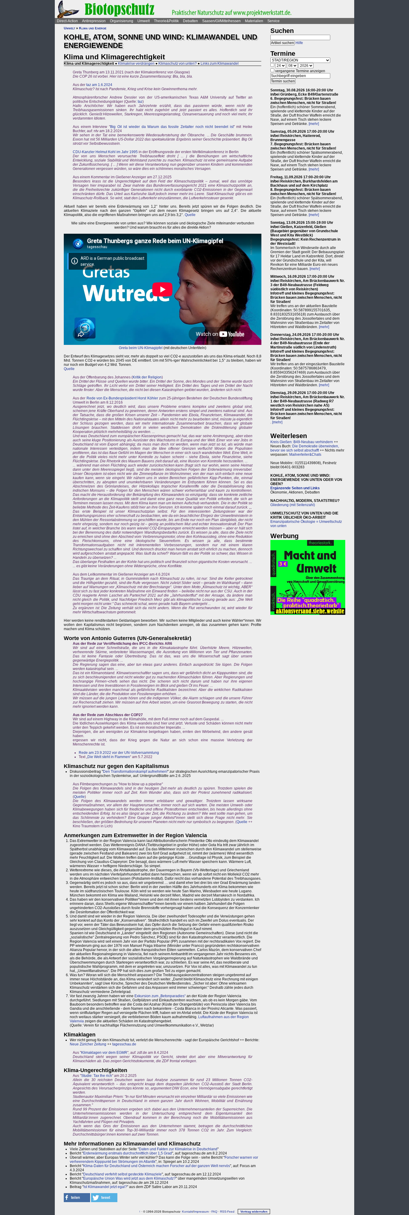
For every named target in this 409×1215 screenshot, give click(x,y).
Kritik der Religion (147, 377)
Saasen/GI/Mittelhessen (221, 21)
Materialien (254, 21)
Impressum (201, 1211)
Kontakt (187, 1211)
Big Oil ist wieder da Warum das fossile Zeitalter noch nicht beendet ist (172, 127)
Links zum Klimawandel (220, 63)
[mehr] (314, 124)
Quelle (190, 215)
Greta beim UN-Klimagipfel (141, 348)
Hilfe (299, 43)
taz (140, 101)
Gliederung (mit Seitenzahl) (292, 505)
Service (273, 21)
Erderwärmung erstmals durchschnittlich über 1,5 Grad (127, 1153)
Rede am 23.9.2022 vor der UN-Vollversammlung (119, 753)
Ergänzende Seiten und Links (295, 488)
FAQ (214, 1211)
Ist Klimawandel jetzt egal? (105, 1187)
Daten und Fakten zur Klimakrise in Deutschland (178, 1149)
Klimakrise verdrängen (136, 63)
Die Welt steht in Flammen (108, 757)
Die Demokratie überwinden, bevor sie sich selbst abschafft (304, 448)
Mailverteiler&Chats (305, 454)
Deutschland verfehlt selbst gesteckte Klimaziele (122, 1174)
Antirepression (94, 21)
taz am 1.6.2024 (99, 85)
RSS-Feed (227, 1211)
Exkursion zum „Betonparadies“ (160, 996)
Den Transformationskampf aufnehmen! (135, 771)
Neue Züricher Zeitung (88, 1044)
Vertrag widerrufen (253, 1211)
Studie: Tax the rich (96, 1076)
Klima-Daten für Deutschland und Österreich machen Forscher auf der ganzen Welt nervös (156, 1166)
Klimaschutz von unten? (177, 63)
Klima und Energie (92, 28)
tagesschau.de (124, 1044)
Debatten (190, 21)
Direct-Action (67, 21)
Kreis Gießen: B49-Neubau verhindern (301, 442)
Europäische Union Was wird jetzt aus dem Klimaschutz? (129, 1178)
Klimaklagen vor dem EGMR (104, 1053)
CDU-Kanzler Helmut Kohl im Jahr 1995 (105, 152)
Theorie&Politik (166, 21)
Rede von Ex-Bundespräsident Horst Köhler (122, 398)
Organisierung (121, 21)
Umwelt (143, 21)
